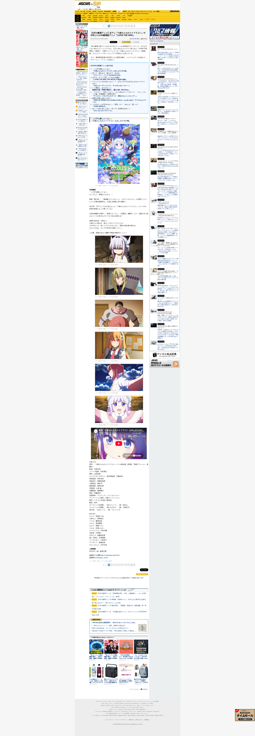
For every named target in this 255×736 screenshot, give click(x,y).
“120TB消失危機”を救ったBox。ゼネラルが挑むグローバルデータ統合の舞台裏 (167, 277)
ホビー (119, 11)
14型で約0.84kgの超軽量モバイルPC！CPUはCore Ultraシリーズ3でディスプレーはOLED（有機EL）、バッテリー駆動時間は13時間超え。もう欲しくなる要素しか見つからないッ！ (168, 192)
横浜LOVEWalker (113, 715)
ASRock (107, 17)
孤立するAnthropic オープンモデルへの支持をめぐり (110, 628)
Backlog (124, 19)
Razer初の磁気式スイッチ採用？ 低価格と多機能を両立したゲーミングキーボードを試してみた (168, 178)
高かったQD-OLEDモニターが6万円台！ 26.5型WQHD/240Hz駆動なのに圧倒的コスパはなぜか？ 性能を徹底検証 (168, 70)
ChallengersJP (144, 13)
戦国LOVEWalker (159, 715)
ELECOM (83, 17)
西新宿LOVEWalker (122, 715)
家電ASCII (91, 13)
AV (129, 11)
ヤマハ (135, 19)
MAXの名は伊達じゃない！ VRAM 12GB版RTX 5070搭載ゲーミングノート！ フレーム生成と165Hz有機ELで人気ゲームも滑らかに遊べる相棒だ (168, 56)
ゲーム (150, 11)
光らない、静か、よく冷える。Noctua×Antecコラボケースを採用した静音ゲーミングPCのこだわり (167, 123)
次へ (132, 26)
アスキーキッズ (78, 13)
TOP (97, 701)
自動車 (114, 11)
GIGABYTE (101, 17)
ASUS (118, 15)
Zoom (141, 19)
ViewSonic (118, 17)
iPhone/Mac (107, 11)
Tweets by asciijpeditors (157, 41)
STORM (151, 703)
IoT (84, 11)
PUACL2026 (137, 13)
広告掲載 (146, 719)
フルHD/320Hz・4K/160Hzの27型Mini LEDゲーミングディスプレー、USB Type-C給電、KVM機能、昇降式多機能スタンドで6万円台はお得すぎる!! (168, 84)
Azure (101, 19)
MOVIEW (134, 38)
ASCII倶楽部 (174, 11)
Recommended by (135, 689)
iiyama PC (122, 703)
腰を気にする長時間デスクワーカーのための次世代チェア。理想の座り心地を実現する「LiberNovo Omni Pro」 (167, 303)
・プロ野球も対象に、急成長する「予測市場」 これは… (81, 94)
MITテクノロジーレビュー (142, 713)
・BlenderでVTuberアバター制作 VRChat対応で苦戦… (81, 88)
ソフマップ (101, 21)
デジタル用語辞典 (125, 713)
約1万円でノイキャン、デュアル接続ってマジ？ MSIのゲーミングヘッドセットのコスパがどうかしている (167, 220)
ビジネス (88, 11)
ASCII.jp (84, 3)
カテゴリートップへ (142, 574)
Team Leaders (124, 711)
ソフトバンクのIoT (147, 19)
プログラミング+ (122, 13)
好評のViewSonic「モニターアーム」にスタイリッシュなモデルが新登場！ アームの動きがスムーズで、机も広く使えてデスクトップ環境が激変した (168, 289)
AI (81, 11)
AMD (89, 17)
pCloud (112, 21)
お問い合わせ (138, 719)
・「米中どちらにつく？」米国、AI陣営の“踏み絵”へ (81, 78)
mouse (89, 15)
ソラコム (107, 19)
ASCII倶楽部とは (83, 97)
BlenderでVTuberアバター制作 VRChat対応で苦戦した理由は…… (114, 631)
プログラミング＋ (133, 711)
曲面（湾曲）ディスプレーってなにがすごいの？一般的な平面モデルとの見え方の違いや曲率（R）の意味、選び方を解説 (167, 318)
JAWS (83, 19)
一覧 (119, 42)
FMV (84, 15)
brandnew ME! (107, 21)
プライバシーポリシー (121, 719)
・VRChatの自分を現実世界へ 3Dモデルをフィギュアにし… (81, 73)
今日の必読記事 (109, 713)
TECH (94, 11)
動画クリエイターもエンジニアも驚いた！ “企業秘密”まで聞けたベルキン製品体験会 (167, 111)
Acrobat (89, 19)
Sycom (101, 15)
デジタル (100, 11)
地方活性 (132, 13)
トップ (77, 11)
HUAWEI (112, 17)
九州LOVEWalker (141, 715)
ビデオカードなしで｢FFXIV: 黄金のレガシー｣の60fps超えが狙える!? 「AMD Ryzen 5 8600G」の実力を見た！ (167, 346)
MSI (112, 15)
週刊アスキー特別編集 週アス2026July (82, 49)
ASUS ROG (95, 17)
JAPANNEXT (95, 21)
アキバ (133, 11)
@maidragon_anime (101, 557)
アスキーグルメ (98, 13)
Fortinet (130, 19)
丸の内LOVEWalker (149, 715)
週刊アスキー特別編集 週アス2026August (82, 27)
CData (118, 19)
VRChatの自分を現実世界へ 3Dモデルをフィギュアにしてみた (113, 622)
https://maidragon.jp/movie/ (110, 555)
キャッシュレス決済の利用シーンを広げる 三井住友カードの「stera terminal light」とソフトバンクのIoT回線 (167, 250)
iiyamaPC (95, 15)
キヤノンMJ (89, 21)
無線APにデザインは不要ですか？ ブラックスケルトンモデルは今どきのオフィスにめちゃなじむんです (168, 138)
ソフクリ (153, 19)
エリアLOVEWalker (104, 715)
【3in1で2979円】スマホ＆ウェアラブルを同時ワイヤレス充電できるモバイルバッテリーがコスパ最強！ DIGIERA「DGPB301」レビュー (168, 100)
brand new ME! (135, 707)
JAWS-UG (108, 705)
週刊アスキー (106, 13)
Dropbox (112, 19)
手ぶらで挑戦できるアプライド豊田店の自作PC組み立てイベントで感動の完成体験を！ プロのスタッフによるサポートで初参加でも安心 (168, 262)
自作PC (125, 11)
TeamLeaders (113, 13)
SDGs (128, 13)
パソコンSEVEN (106, 15)
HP (124, 15)
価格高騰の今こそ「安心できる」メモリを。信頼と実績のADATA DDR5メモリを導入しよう (167, 207)
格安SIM (85, 13)
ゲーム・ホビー (97, 3)
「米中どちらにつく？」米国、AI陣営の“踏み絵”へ (109, 625)
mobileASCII (133, 713)
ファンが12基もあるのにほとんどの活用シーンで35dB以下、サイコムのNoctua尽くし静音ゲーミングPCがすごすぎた (168, 152)
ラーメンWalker (95, 715)
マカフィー (83, 21)
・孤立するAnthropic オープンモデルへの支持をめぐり (81, 83)
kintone (95, 19)
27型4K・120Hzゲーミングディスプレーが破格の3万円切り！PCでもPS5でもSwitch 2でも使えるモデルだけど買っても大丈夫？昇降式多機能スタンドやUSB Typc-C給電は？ (168, 334)
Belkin (124, 17)
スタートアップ (143, 11)
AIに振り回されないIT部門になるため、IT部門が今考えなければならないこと (167, 166)
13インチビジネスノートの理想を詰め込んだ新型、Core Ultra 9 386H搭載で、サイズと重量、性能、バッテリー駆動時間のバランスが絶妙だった (168, 233)
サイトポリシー (109, 719)
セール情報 (156, 11)
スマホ (137, 11)
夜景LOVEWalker (132, 715)
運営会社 (131, 719)
